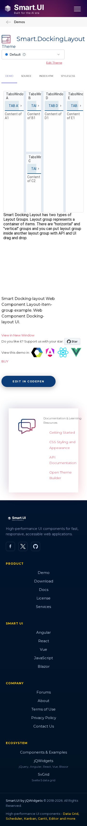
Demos (19, 22)
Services (43, 606)
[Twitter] (23, 546)
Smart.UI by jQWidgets (24, 800)
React (43, 641)
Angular (43, 632)
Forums (43, 692)
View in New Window (17, 335)
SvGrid (43, 774)
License (43, 598)
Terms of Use (43, 709)
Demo (44, 572)
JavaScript (43, 658)
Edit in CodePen (28, 381)
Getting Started (62, 432)
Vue (43, 649)
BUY (4, 361)
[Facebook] (10, 546)
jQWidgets (43, 760)
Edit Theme (54, 62)
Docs (43, 589)
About (43, 700)
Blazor (44, 666)
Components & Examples (43, 752)
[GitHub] (35, 546)
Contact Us (43, 726)
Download (43, 581)
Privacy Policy (43, 717)
